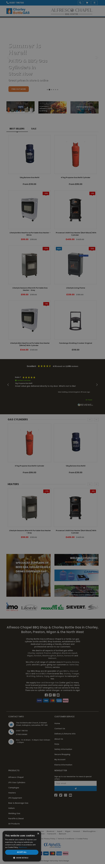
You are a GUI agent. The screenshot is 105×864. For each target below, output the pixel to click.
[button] (21, 857)
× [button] (38, 834)
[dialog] (52, 432)
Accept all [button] (22, 852)
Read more (23, 847)
